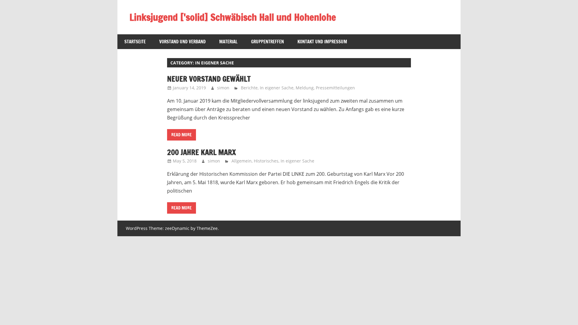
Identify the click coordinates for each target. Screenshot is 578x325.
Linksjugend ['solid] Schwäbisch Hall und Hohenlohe (232, 17)
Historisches (266, 161)
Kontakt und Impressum (322, 42)
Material (228, 42)
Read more (181, 135)
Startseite (135, 42)
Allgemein (242, 161)
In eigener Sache (277, 88)
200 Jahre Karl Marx (201, 152)
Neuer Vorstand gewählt (208, 79)
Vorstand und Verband (182, 42)
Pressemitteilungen (335, 88)
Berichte (249, 88)
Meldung (305, 88)
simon (223, 88)
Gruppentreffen (267, 42)
